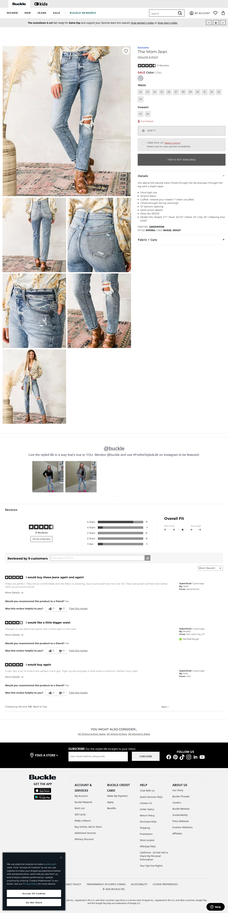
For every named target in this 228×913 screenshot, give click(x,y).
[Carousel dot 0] (114, 496)
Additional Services (85, 833)
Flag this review (78, 608)
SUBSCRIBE (146, 756)
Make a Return (83, 820)
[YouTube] (202, 756)
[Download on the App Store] (42, 790)
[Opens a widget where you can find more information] (215, 907)
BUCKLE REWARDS (83, 12)
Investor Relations (182, 827)
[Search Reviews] (147, 558)
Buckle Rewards (83, 802)
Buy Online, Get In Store (88, 826)
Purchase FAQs (148, 821)
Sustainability (180, 814)
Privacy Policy (30, 883)
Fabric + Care (147, 239)
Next (165, 706)
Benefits (111, 808)
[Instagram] (188, 756)
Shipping (145, 827)
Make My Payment (117, 795)
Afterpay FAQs (148, 846)
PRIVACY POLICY (72, 884)
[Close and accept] (61, 857)
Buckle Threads (181, 796)
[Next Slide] (223, 22)
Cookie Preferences (165, 884)
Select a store (172, 142)
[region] (34, 881)
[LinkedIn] (195, 756)
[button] (12, 13)
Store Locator (147, 840)
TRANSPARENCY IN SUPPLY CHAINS (106, 884)
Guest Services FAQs (151, 796)
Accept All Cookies (34, 893)
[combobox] (163, 13)
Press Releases (180, 821)
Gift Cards (80, 814)
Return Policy (147, 815)
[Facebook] (168, 756)
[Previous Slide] (209, 22)
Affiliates (177, 833)
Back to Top (40, 706)
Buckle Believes (181, 808)
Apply (110, 802)
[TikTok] (182, 756)
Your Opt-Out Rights (151, 865)
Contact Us (146, 803)
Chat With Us (147, 790)
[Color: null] (140, 78)
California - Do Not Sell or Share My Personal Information (154, 856)
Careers (176, 802)
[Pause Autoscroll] (216, 22)
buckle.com (50, 864)
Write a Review (41, 538)
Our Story (177, 790)
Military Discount (84, 839)
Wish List (80, 808)
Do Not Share (34, 902)
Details (143, 176)
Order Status (147, 809)
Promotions (146, 834)
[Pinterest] (175, 756)
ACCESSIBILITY (139, 884)
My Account (81, 795)
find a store (46, 755)
